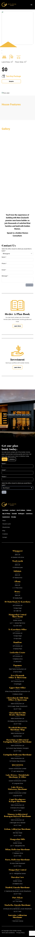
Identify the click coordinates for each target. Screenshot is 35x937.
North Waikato (21, 510)
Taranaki (14, 514)
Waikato (29, 510)
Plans (4, 520)
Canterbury (29, 514)
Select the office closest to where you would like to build (17, 250)
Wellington (21, 514)
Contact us (29, 285)
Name (4, 257)
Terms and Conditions (8, 933)
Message (5, 276)
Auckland (12, 510)
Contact (4, 537)
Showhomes (6, 527)
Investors (5, 534)
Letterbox (12, 459)
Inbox (4, 459)
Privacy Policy (20, 933)
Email (4, 270)
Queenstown (6, 517)
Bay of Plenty (6, 514)
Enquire (11, 81)
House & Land (6, 524)
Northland (5, 510)
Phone (4, 263)
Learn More (17, 326)
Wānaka (13, 517)
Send (4, 492)
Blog (3, 530)
